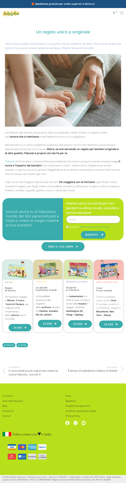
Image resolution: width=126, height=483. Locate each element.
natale (23, 344)
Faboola (10, 161)
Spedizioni (70, 400)
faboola (10, 344)
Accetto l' (89, 226)
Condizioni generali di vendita (80, 410)
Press (68, 395)
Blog (4, 405)
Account (6, 415)
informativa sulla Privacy (95, 226)
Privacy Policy (72, 415)
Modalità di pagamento (77, 405)
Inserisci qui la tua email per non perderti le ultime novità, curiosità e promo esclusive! (92, 208)
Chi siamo (7, 395)
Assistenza (8, 410)
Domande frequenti (12, 400)
